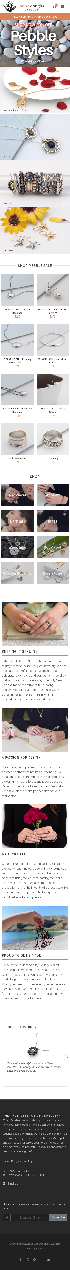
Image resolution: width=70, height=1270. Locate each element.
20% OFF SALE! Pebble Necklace (17, 311)
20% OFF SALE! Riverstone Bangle (52, 360)
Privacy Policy (35, 1248)
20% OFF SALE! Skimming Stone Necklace (18, 360)
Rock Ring (52, 458)
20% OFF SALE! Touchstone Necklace (17, 410)
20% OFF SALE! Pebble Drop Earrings (52, 311)
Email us (12, 1183)
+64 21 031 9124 (34, 1175)
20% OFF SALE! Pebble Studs (52, 410)
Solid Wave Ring (17, 458)
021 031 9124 (26, 1170)
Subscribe (58, 1217)
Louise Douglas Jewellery (17, 1161)
